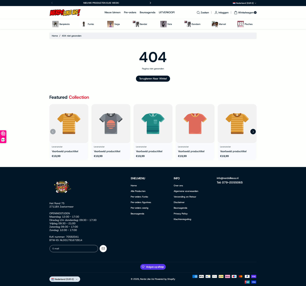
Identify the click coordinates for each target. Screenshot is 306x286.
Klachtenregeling (182, 219)
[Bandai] (136, 24)
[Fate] (163, 24)
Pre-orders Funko (139, 196)
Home (55, 35)
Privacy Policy (181, 213)
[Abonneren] (103, 248)
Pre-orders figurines (141, 202)
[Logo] (62, 187)
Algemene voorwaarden (186, 191)
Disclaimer (179, 202)
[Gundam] (187, 24)
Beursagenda (137, 213)
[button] (202, 12)
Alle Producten (138, 191)
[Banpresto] (55, 24)
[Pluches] (240, 24)
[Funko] (84, 24)
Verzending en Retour (185, 196)
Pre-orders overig (139, 207)
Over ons (178, 185)
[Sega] (110, 24)
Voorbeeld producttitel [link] (65, 151)
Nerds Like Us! (147, 279)
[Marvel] (215, 24)
